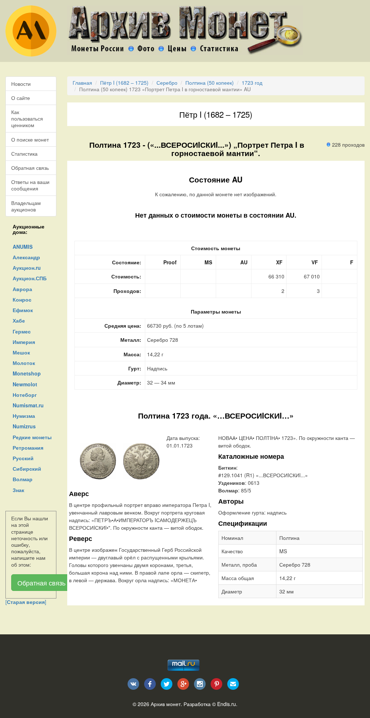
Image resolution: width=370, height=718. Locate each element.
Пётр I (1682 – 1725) (124, 82)
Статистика (24, 153)
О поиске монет (30, 139)
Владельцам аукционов (26, 206)
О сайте (20, 97)
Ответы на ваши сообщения (30, 185)
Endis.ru (226, 703)
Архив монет (166, 703)
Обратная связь (30, 167)
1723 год (252, 82)
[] (25, 601)
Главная (82, 82)
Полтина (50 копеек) (209, 82)
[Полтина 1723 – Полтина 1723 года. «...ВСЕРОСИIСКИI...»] (98, 460)
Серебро (166, 82)
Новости (21, 83)
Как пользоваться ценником (27, 118)
